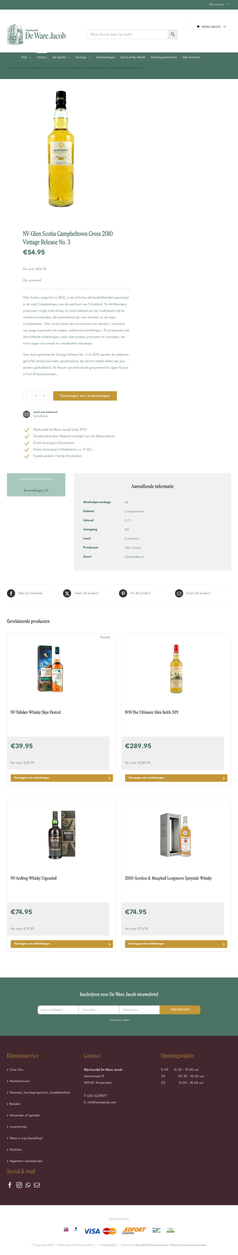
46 (126, 502)
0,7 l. (128, 520)
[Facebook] (10, 1185)
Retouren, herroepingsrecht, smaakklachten (40, 1092)
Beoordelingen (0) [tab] (36, 490)
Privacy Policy (108, 1245)
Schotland (132, 538)
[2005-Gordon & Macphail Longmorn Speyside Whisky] (176, 835)
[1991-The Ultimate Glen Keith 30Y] (176, 669)
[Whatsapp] (28, 1185)
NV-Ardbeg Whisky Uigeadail (34, 878)
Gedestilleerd (134, 557)
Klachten (16, 1149)
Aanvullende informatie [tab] (36, 479)
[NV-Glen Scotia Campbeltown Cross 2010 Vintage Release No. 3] (61, 151)
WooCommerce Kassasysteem (189, 1245)
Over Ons (16, 1069)
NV (127, 529)
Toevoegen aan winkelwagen (85, 396)
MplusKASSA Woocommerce (151, 1245)
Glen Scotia (133, 547)
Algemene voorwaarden (26, 1161)
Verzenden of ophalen (25, 1115)
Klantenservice (20, 1081)
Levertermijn (18, 1126)
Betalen (15, 1104)
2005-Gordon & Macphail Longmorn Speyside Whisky (168, 878)
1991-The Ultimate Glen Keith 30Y (152, 712)
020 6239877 (97, 1095)
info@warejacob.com (102, 1102)
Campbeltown (134, 511)
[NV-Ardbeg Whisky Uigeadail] (61, 835)
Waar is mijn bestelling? (26, 1138)
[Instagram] (19, 1185)
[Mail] (37, 1185)
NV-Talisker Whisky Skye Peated (36, 712)
